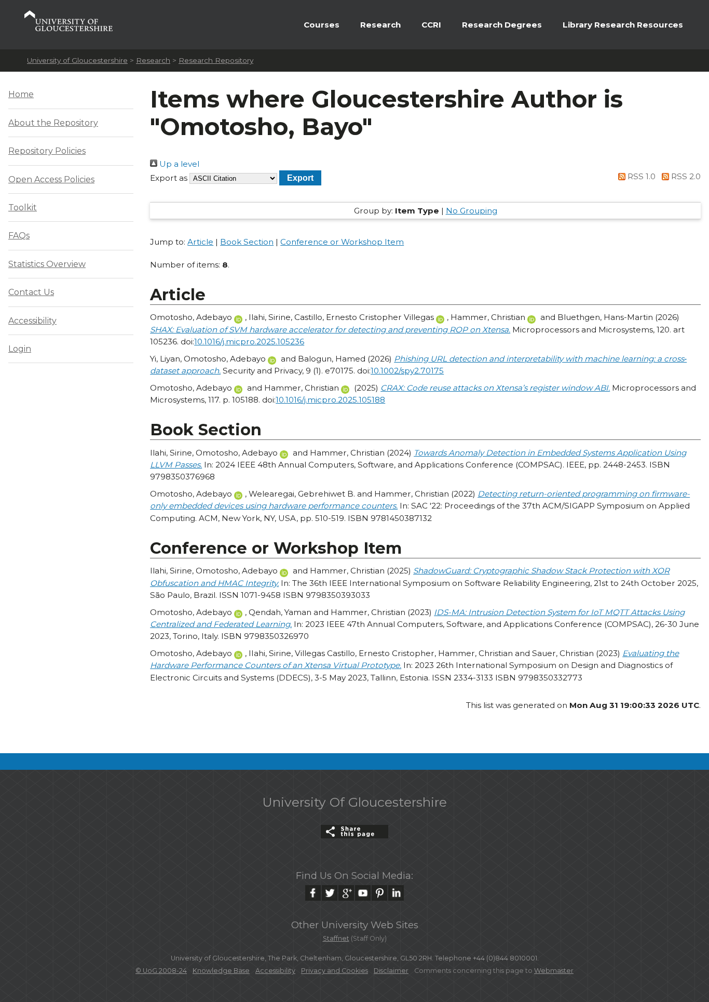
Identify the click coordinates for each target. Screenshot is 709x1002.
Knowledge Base (221, 970)
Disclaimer (391, 970)
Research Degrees (502, 25)
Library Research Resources (623, 25)
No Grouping (471, 211)
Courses (321, 25)
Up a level (178, 164)
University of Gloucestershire (77, 60)
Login (19, 349)
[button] (300, 177)
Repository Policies (47, 151)
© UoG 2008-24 (161, 970)
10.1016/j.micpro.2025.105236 (249, 341)
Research (380, 25)
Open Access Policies (51, 179)
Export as (168, 178)
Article (200, 242)
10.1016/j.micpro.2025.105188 (330, 400)
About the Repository (53, 123)
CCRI (431, 25)
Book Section (247, 242)
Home (21, 94)
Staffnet (336, 938)
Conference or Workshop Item (342, 242)
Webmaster (554, 970)
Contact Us (31, 292)
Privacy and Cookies (334, 970)
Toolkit (22, 207)
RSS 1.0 (640, 176)
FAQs (19, 236)
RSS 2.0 (685, 176)
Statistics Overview (47, 264)
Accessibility (32, 321)
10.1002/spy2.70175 (407, 371)
